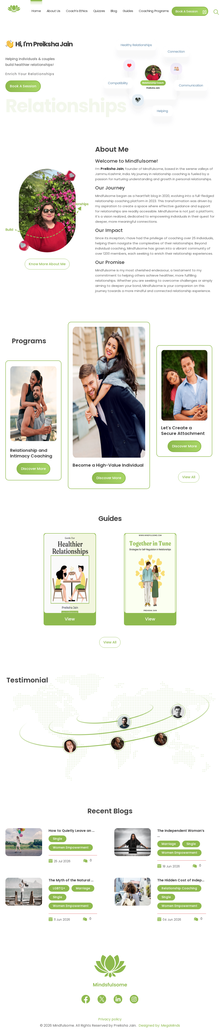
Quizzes (99, 11)
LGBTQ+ (59, 888)
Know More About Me (47, 264)
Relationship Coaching (179, 888)
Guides (128, 11)
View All (188, 477)
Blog (114, 11)
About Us (53, 11)
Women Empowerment (71, 847)
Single (57, 839)
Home (36, 11)
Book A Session (187, 11)
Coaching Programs (154, 11)
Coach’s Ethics (77, 11)
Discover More (33, 468)
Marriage (169, 844)
